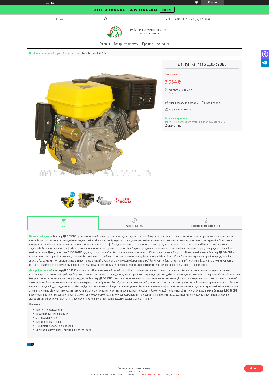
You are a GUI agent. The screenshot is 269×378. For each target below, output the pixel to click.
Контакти (163, 43)
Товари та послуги (126, 43)
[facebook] (29, 345)
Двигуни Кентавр (71, 53)
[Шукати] (105, 19)
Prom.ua (147, 367)
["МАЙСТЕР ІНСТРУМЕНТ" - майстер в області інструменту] (114, 31)
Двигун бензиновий (40, 270)
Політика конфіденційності (168, 374)
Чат (256, 368)
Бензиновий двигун (40, 236)
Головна (105, 43)
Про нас (147, 43)
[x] (32, 345)
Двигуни (56, 53)
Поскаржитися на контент (146, 374)
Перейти (167, 10)
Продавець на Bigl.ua (134, 371)
